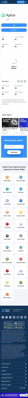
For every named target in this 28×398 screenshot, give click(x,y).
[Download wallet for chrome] (19, 327)
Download (21, 1)
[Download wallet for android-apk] (9, 327)
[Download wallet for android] (9, 323)
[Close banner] (26, 394)
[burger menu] (26, 2)
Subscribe (14, 152)
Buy (14, 25)
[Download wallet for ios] (19, 323)
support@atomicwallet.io (18, 309)
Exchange (14, 30)
